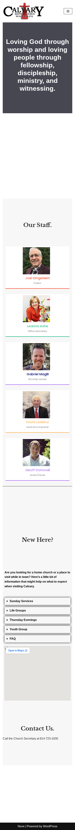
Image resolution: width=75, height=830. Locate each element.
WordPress (50, 826)
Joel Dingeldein (37, 278)
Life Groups (18, 610)
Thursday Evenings (23, 619)
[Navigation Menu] (68, 11)
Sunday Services (21, 601)
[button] (37, 601)
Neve (21, 826)
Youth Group (18, 629)
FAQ (13, 638)
